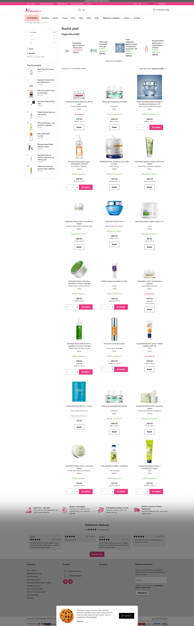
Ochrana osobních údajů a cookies (39, 583)
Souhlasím (127, 616)
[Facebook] (65, 581)
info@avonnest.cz (74, 571)
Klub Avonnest (62, 4)
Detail (79, 127)
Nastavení (80, 621)
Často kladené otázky (34, 589)
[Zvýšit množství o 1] (147, 127)
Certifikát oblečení (33, 586)
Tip (42, 43)
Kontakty (30, 598)
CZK (140, 4)
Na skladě (42, 32)
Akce (42, 36)
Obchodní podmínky (46, 4)
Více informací (91, 617)
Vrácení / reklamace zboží (36, 592)
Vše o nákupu (31, 4)
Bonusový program (77, 4)
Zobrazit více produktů (114, 61)
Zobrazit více (97, 554)
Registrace (162, 4)
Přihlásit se (142, 593)
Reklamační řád (32, 595)
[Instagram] (70, 581)
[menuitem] (32, 18)
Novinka (42, 39)
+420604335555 (74, 576)
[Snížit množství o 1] (137, 127)
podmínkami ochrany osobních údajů (149, 587)
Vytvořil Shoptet (161, 619)
